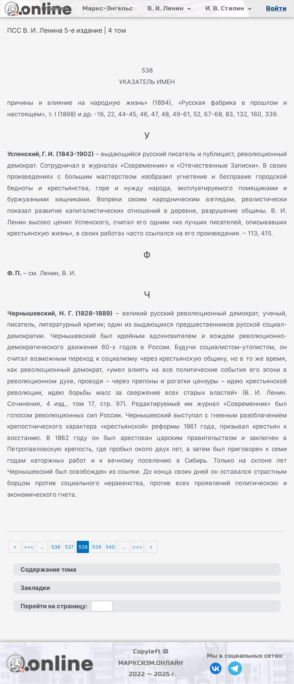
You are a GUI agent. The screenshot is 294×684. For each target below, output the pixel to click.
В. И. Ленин (165, 8)
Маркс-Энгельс (107, 8)
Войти (276, 8)
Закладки (35, 587)
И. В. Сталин (224, 8)
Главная (54, 8)
